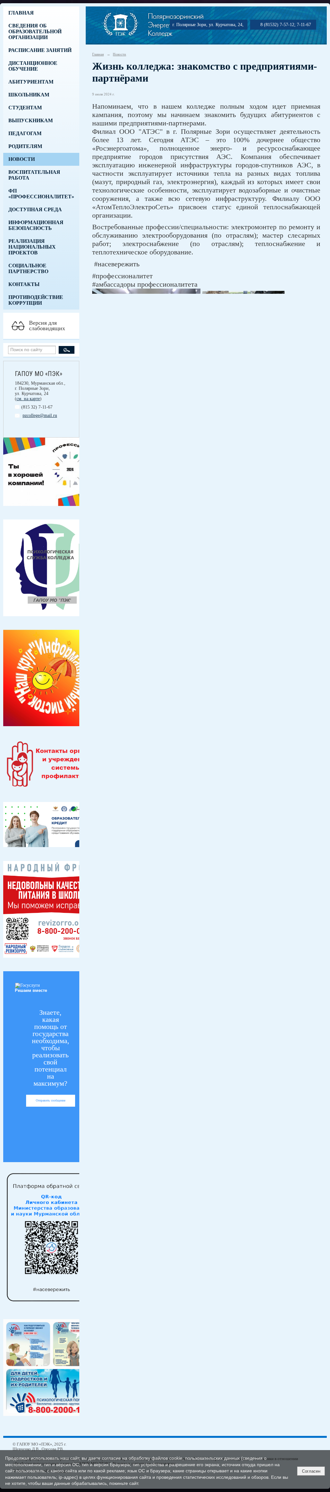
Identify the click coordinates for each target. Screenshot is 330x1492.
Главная (21, 12)
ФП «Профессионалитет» (41, 193)
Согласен (311, 1471)
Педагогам (25, 133)
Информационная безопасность (35, 225)
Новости (21, 159)
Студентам (25, 107)
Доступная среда (35, 209)
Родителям (25, 146)
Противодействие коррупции (35, 300)
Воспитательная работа (34, 175)
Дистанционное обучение (32, 66)
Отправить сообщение (50, 1100)
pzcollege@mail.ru (40, 415)
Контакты (24, 284)
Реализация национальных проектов (32, 246)
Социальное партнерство (28, 268)
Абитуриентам (30, 81)
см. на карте (28, 398)
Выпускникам (30, 120)
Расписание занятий (40, 50)
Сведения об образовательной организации (35, 31)
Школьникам (28, 94)
